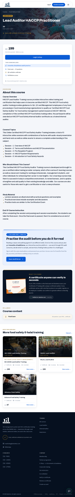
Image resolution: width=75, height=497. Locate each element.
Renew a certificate (45, 481)
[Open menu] (68, 5)
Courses (5, 12)
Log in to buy (37, 57)
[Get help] (69, 491)
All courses (42, 422)
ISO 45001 (7, 463)
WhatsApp (8, 447)
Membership (43, 456)
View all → (69, 333)
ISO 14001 (7, 460)
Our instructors (43, 470)
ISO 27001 (7, 467)
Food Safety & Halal (14, 12)
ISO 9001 (6, 456)
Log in (49, 5)
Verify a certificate (44, 477)
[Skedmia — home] (7, 5)
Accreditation (43, 474)
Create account (43, 484)
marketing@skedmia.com (12, 444)
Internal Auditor (44, 429)
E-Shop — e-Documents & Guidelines (50, 463)
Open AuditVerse (15, 259)
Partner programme (45, 460)
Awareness (42, 432)
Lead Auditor (43, 425)
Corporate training (44, 467)
